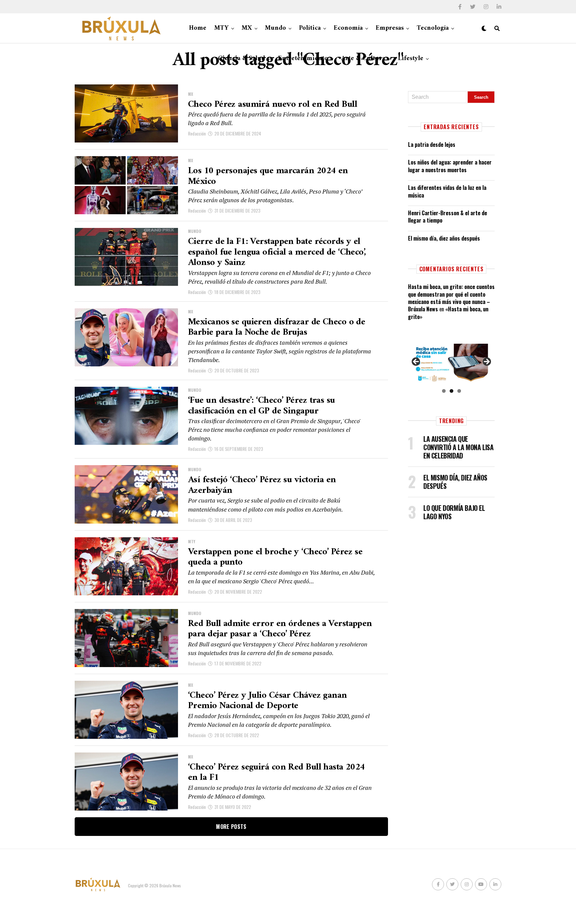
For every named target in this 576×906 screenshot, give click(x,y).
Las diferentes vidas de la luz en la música (447, 191)
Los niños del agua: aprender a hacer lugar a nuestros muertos (450, 166)
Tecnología (433, 28)
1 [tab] (444, 391)
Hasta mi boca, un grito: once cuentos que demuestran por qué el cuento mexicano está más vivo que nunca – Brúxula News (451, 298)
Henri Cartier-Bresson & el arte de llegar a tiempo (447, 216)
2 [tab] (451, 391)
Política (310, 28)
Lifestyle (410, 58)
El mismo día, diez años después (444, 238)
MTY (221, 28)
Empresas (390, 28)
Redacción (197, 133)
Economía (348, 28)
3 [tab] (459, 391)
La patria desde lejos (431, 144)
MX (247, 28)
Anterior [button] (416, 362)
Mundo (275, 28)
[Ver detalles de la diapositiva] (451, 363)
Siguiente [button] (486, 362)
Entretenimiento (303, 58)
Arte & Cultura (363, 58)
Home (197, 28)
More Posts (231, 827)
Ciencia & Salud (241, 58)
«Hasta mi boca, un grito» (448, 312)
